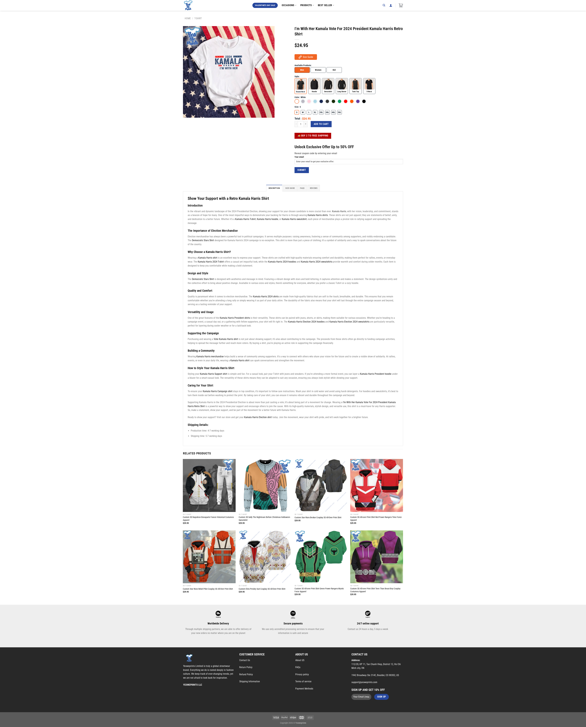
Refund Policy (246, 674)
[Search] (384, 5)
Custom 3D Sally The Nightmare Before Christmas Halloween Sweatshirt (264, 518)
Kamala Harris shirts (318, 215)
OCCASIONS (288, 5)
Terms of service (303, 681)
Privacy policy (302, 674)
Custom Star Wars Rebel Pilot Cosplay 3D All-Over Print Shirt (208, 589)
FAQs (297, 667)
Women (318, 70)
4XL (333, 112)
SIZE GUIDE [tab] (290, 188)
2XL (321, 112)
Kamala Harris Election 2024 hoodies (306, 321)
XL (315, 112)
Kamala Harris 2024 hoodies (282, 261)
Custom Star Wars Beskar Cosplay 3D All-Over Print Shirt (318, 517)
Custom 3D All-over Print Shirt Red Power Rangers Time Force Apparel (376, 518)
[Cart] (401, 5)
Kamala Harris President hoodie (375, 373)
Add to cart (321, 124)
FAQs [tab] (302, 188)
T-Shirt (198, 18)
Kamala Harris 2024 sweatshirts (316, 261)
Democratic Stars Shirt (203, 240)
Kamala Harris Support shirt (213, 373)
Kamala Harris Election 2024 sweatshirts (349, 321)
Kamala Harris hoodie (267, 219)
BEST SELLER (325, 5)
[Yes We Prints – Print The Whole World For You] (191, 5)
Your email (299, 157)
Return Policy (245, 667)
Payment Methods (304, 688)
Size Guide (308, 57)
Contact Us (244, 660)
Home (188, 18)
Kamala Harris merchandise (210, 356)
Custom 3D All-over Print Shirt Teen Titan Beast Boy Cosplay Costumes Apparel (375, 590)
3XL (327, 112)
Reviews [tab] (314, 188)
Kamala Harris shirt (207, 257)
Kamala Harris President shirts (235, 317)
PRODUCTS (306, 5)
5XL (339, 112)
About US (299, 660)
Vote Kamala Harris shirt (226, 339)
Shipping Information (249, 681)
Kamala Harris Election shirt (258, 417)
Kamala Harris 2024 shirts (266, 296)
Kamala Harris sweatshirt (294, 219)
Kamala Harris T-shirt (245, 219)
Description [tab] (274, 188)
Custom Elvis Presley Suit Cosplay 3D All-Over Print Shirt (262, 589)
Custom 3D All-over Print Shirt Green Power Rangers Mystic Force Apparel (319, 590)
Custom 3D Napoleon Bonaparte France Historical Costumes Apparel (208, 518)
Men (302, 70)
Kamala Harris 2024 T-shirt (211, 261)
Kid (334, 70)
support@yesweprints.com (364, 682)
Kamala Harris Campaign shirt (217, 391)
